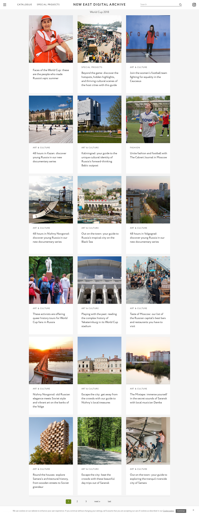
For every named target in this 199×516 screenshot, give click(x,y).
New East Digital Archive (99, 5)
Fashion (135, 147)
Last (109, 501)
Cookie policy (168, 511)
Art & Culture (138, 67)
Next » (97, 501)
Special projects (48, 4)
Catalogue (24, 4)
